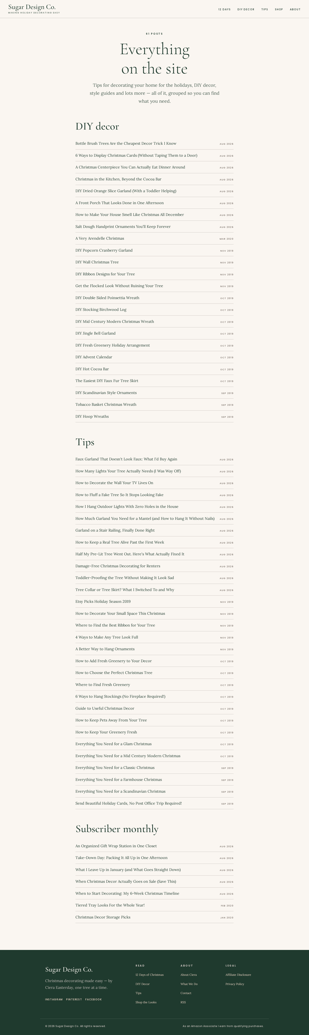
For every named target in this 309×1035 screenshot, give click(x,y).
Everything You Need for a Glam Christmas (113, 743)
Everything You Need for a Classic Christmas (114, 767)
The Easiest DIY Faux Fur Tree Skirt (106, 380)
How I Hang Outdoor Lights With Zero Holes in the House (126, 506)
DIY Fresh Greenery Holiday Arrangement (112, 345)
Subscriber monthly (116, 828)
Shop (279, 9)
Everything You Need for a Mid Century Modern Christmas (127, 755)
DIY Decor (246, 9)
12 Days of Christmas (150, 975)
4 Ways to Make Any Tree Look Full (106, 637)
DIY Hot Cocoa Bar (92, 368)
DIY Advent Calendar (93, 357)
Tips (264, 9)
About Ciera (189, 975)
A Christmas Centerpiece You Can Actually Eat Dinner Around (130, 167)
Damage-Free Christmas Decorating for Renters (117, 565)
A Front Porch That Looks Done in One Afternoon (119, 202)
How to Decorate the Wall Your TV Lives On (114, 482)
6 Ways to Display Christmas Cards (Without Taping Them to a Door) (136, 155)
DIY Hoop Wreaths (92, 416)
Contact (186, 993)
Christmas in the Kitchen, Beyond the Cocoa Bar (118, 179)
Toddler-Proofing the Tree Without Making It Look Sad (124, 577)
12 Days (224, 9)
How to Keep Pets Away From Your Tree (111, 720)
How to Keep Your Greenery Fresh (106, 732)
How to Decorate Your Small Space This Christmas (120, 613)
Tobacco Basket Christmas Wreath (105, 404)
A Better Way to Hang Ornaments (105, 648)
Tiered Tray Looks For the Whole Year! (110, 905)
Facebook (93, 999)
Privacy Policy (235, 984)
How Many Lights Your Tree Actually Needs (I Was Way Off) (128, 471)
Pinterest (74, 999)
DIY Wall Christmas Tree (97, 262)
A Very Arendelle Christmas (99, 238)
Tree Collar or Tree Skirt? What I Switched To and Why (124, 589)
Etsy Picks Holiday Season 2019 (103, 601)
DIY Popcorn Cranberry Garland (104, 250)
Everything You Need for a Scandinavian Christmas (120, 791)
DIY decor (97, 126)
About (295, 9)
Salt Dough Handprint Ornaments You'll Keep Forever (123, 226)
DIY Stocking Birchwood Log (100, 309)
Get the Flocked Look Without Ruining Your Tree (119, 285)
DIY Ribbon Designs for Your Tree (105, 274)
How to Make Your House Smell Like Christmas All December (129, 214)
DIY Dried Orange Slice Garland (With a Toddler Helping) (125, 190)
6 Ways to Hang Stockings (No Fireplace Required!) (120, 696)
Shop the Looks (146, 1002)
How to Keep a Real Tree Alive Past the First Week (119, 542)
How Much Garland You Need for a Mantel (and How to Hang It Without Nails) (144, 518)
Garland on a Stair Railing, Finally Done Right (115, 530)
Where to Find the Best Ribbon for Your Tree (115, 625)
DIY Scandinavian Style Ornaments (106, 392)
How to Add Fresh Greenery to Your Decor (113, 660)
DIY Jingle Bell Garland (95, 333)
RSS (183, 1002)
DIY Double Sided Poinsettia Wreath (107, 297)
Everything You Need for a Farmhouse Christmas (118, 779)
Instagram (54, 999)
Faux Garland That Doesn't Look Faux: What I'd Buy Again (126, 459)
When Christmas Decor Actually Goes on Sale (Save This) (125, 881)
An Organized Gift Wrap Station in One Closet (116, 845)
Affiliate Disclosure (238, 975)
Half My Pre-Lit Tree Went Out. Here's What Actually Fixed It (129, 554)
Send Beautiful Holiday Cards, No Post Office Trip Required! (128, 803)
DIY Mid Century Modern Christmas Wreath (114, 321)
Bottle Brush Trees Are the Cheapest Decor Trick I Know (125, 143)
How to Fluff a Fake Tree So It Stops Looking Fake (119, 494)
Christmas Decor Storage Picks (102, 917)
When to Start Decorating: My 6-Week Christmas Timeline (127, 893)
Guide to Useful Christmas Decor (104, 708)
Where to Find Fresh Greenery (102, 684)
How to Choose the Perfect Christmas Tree (113, 672)
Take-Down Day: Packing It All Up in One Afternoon (121, 857)
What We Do (189, 984)
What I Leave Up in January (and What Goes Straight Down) (128, 869)
